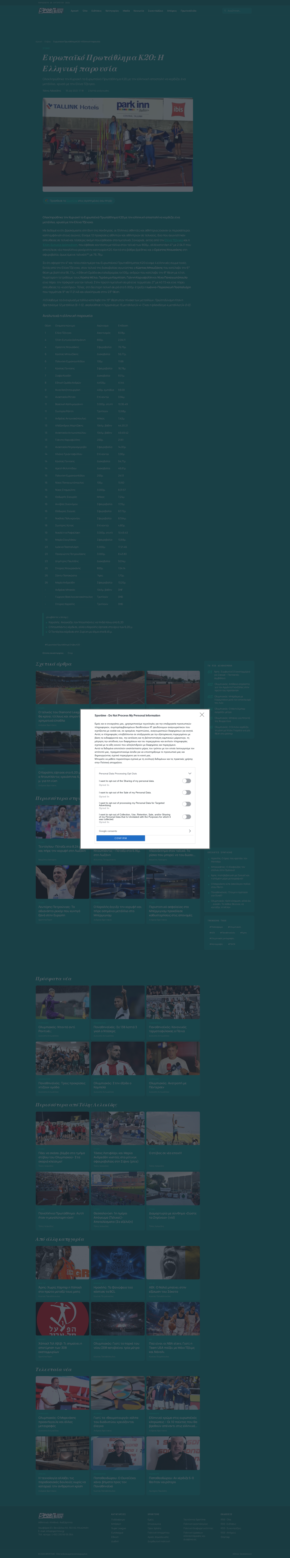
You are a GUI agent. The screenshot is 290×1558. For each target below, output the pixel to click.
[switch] (186, 781)
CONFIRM (121, 838)
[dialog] (145, 779)
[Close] (203, 716)
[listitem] (145, 773)
